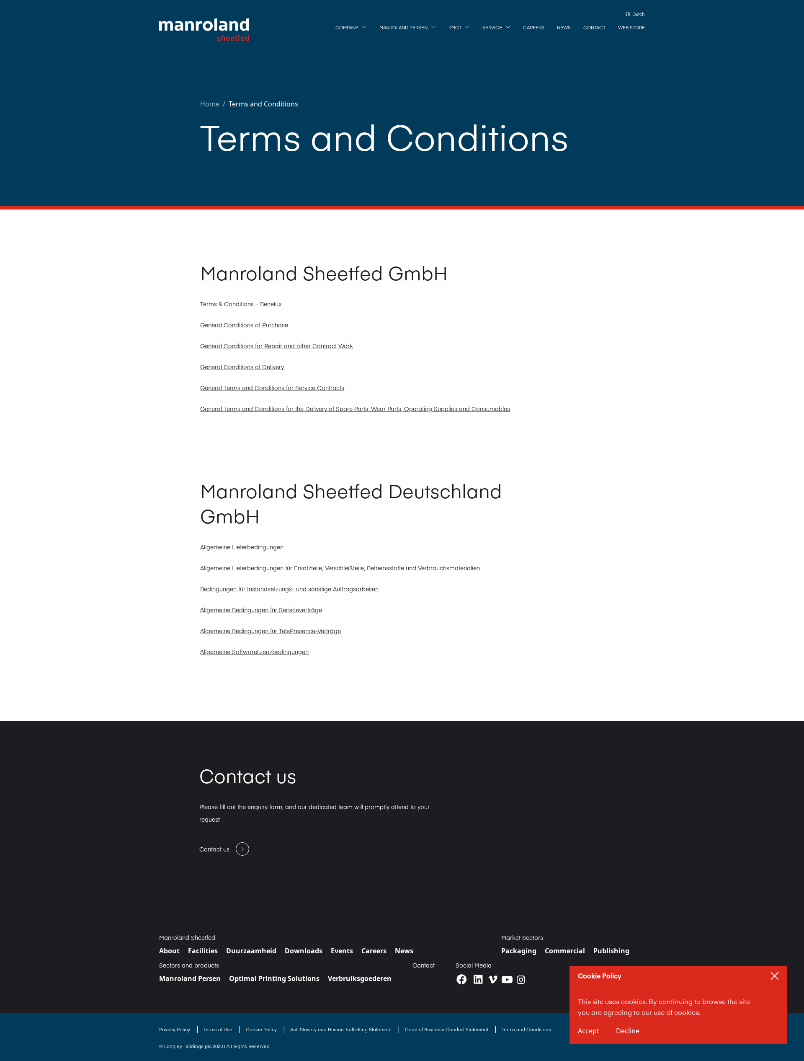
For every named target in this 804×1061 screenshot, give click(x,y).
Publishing (611, 950)
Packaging (518, 950)
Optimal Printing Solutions (274, 978)
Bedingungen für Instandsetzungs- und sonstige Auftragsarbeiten (289, 589)
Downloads (303, 950)
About (169, 950)
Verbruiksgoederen (360, 978)
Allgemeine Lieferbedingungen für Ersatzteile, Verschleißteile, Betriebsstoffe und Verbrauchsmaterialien (340, 568)
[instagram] (521, 980)
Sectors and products (189, 965)
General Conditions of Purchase (244, 325)
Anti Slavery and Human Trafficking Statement (341, 1029)
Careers (374, 950)
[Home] (204, 29)
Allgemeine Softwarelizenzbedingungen (254, 651)
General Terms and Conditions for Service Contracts (272, 387)
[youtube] (507, 979)
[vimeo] (492, 979)
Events (342, 950)
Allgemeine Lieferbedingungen (241, 547)
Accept (588, 1030)
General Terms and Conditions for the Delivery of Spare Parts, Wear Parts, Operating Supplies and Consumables (355, 408)
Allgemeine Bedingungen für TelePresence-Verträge (270, 630)
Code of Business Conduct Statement (447, 1029)
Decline (627, 1030)
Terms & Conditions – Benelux (241, 304)
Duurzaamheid (251, 950)
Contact (423, 965)
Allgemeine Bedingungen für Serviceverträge (261, 610)
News (404, 950)
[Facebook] (462, 979)
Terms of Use (219, 1029)
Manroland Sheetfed (187, 937)
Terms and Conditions (263, 104)
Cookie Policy (262, 1029)
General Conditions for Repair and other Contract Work (276, 346)
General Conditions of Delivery (242, 366)
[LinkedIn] (478, 979)
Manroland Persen (190, 978)
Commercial (565, 950)
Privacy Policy (175, 1029)
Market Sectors (522, 937)
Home (209, 104)
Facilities (203, 950)
